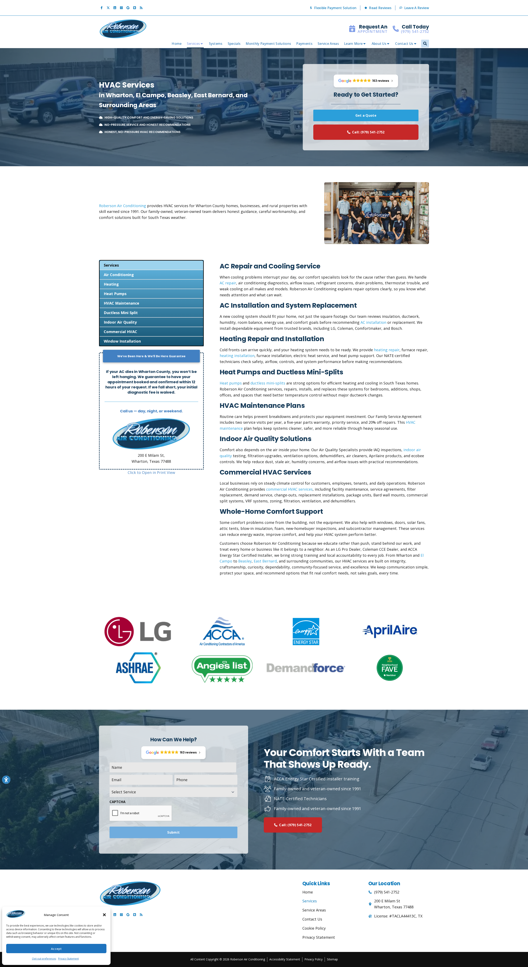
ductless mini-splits (267, 383)
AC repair (228, 282)
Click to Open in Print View (151, 472)
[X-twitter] (108, 7)
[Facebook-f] (101, 7)
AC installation (373, 322)
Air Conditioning (119, 274)
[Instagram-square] (121, 7)
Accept (56, 949)
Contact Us (404, 43)
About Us (379, 43)
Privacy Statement (68, 958)
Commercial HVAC (120, 331)
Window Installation (122, 341)
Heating (111, 284)
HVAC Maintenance (121, 303)
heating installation (237, 355)
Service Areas (328, 43)
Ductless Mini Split (121, 312)
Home (177, 43)
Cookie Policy (314, 928)
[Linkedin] (114, 7)
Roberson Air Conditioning (122, 205)
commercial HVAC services (289, 489)
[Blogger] (134, 7)
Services (193, 43)
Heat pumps (231, 383)
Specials (234, 43)
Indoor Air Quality (120, 322)
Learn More (353, 43)
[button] (104, 915)
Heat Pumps (115, 293)
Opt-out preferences (44, 958)
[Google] (127, 7)
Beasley (245, 561)
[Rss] (141, 7)
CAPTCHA (117, 801)
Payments (304, 43)
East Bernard (265, 561)
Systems (216, 43)
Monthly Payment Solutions (268, 43)
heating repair (387, 349)
